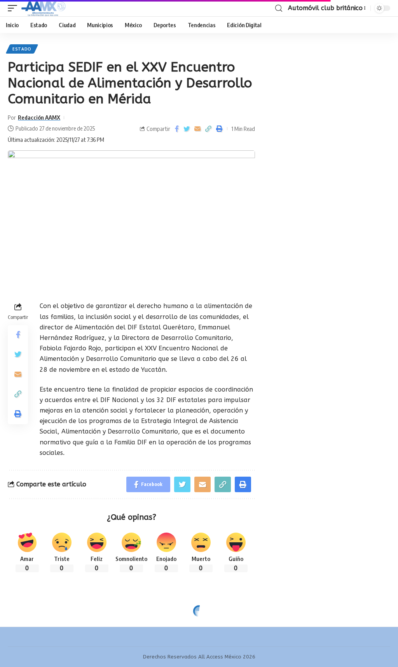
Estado (21, 49)
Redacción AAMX (39, 117)
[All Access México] (43, 8)
